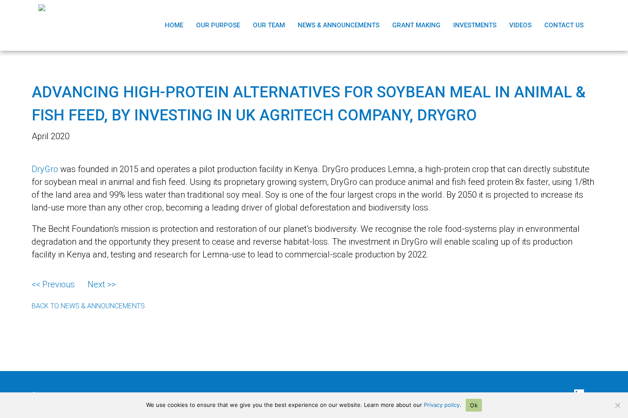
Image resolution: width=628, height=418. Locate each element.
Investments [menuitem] (474, 25)
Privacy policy (442, 404)
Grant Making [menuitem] (416, 25)
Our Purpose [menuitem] (218, 25)
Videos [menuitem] (520, 25)
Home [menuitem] (174, 25)
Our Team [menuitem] (269, 25)
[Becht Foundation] (51, 25)
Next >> (102, 284)
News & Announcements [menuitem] (338, 25)
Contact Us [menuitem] (564, 25)
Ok (474, 405)
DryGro (45, 169)
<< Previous (53, 284)
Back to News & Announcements (88, 306)
